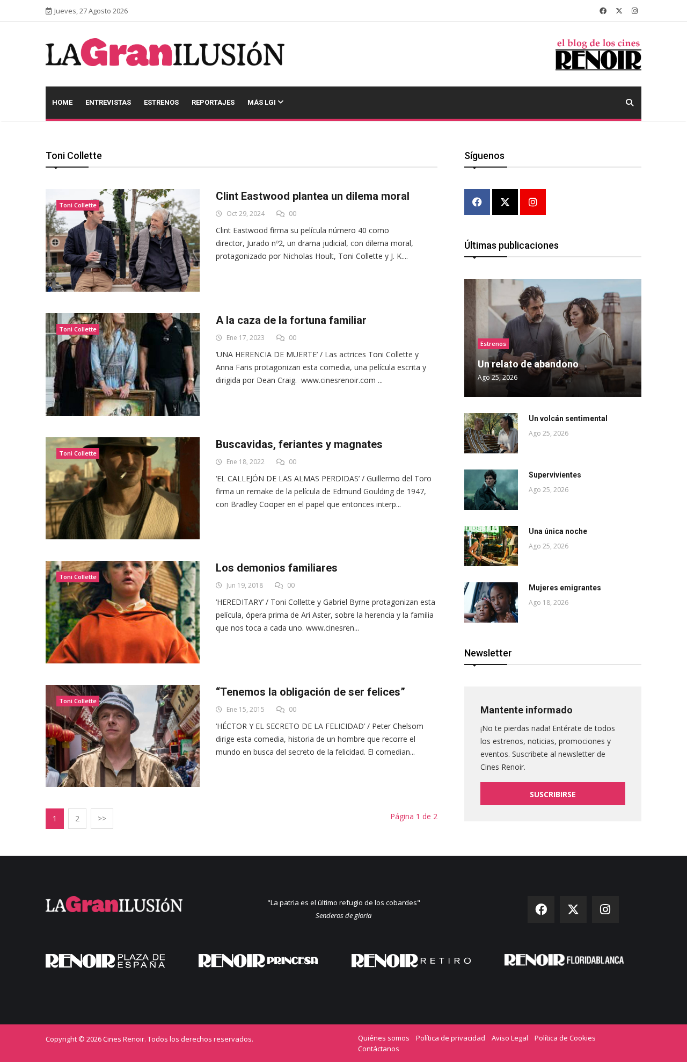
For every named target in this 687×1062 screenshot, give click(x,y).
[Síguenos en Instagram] (635, 11)
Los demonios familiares (277, 567)
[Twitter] (505, 203)
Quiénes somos (384, 1038)
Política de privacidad (450, 1038)
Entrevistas (108, 102)
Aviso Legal (510, 1038)
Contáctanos (378, 1048)
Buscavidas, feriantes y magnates (299, 444)
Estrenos (161, 102)
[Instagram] (533, 203)
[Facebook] (477, 203)
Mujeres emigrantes (565, 587)
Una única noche (558, 531)
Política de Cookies (565, 1038)
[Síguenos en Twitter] (619, 11)
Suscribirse (553, 794)
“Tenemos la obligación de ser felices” (310, 691)
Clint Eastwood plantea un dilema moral (313, 196)
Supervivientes (555, 475)
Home (62, 102)
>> (102, 818)
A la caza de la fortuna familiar (291, 320)
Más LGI (262, 102)
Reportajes (213, 102)
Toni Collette (78, 205)
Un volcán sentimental (568, 418)
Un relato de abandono (528, 364)
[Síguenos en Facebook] (603, 11)
